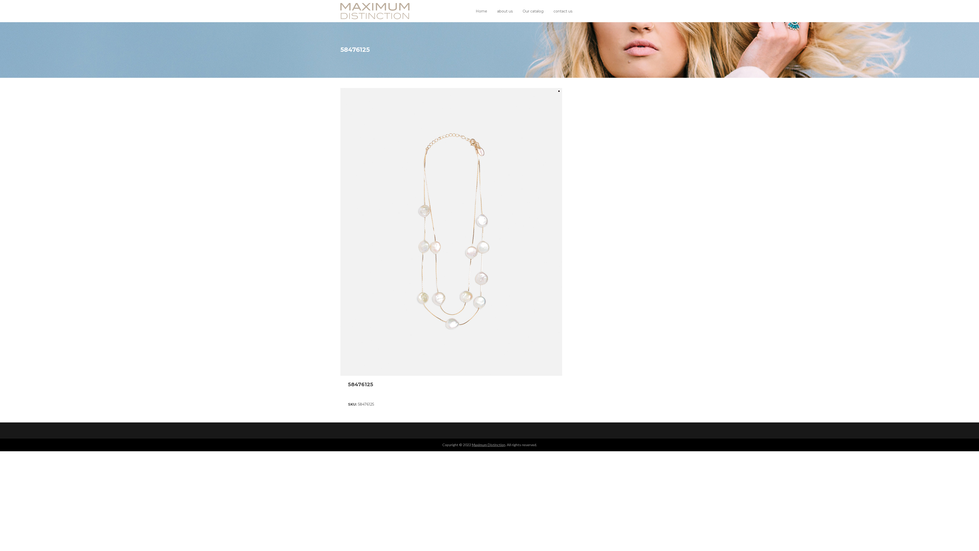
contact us (562, 11)
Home (481, 11)
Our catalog (533, 11)
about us (505, 11)
